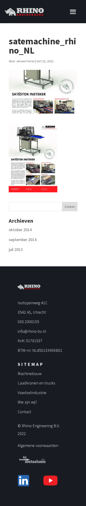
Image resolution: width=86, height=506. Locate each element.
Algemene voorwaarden (38, 445)
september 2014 (22, 239)
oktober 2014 (20, 229)
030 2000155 (28, 321)
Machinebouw (30, 373)
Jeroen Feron (25, 61)
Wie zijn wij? (27, 402)
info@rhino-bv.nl (32, 331)
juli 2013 (16, 249)
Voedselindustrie (32, 392)
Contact (24, 411)
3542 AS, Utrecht (32, 312)
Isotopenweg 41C (32, 302)
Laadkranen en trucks (36, 383)
